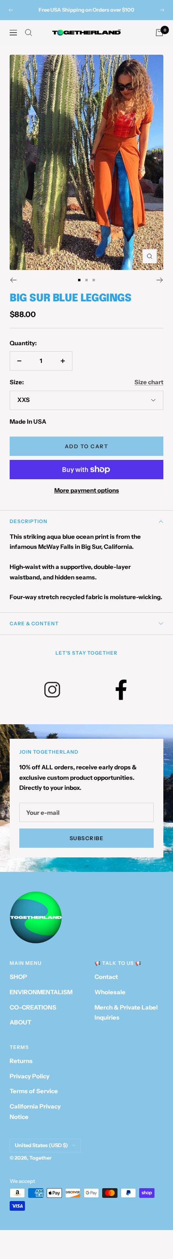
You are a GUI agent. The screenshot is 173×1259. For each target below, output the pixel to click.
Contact (106, 977)
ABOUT (20, 1022)
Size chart (148, 382)
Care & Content (34, 623)
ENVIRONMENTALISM (41, 992)
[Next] (160, 280)
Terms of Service (34, 1091)
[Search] (28, 32)
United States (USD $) (41, 1145)
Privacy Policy (29, 1076)
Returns (21, 1061)
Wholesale (110, 992)
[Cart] (159, 32)
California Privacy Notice (35, 1111)
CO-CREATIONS (33, 1007)
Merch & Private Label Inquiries (126, 1012)
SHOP (18, 977)
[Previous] (13, 280)
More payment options (86, 490)
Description (28, 521)
